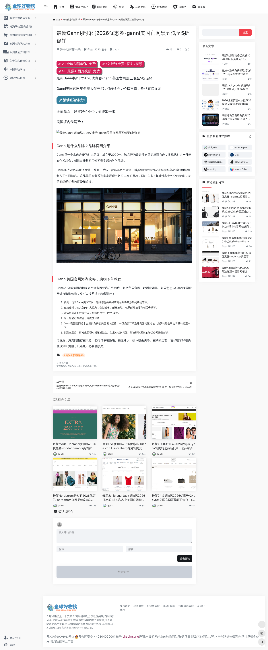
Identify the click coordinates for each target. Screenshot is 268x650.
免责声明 (125, 605)
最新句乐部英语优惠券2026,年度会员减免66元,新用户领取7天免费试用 (236, 57)
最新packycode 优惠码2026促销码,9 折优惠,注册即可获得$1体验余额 (236, 87)
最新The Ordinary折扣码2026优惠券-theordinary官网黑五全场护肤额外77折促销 (237, 239)
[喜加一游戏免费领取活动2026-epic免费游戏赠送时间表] (210, 75)
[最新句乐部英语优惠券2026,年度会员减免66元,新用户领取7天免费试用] (210, 60)
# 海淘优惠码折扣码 (73, 355)
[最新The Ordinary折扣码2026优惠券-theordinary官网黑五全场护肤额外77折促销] (210, 242)
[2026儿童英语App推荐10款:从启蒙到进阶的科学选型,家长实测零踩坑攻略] (210, 105)
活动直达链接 (73, 100)
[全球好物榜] (61, 609)
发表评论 (185, 558)
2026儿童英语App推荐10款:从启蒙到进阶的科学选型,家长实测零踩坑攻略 (236, 102)
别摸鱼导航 (153, 605)
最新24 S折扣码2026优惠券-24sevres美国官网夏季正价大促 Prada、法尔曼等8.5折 (174, 498)
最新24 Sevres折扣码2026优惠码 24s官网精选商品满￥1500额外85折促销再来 (237, 224)
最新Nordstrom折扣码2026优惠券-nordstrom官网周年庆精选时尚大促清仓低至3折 (74, 498)
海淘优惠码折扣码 (71, 19)
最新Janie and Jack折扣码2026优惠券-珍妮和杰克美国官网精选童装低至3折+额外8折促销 (123, 498)
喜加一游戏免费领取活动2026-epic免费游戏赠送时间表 (236, 72)
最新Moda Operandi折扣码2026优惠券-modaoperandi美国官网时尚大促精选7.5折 (74, 446)
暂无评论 (65, 511)
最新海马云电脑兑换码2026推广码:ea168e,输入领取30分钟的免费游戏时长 (236, 117)
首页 (58, 19)
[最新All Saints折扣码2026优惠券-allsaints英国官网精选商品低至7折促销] (210, 197)
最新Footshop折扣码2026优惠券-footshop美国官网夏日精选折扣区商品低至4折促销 (237, 254)
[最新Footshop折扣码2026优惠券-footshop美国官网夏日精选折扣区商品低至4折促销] (210, 257)
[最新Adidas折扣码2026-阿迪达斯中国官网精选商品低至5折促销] (210, 272)
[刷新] (250, 136)
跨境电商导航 (186, 605)
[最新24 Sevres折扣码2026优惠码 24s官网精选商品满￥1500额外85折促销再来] (210, 227)
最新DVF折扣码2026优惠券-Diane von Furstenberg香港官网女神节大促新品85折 (124, 446)
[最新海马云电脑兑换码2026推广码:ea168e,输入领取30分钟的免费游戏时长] (210, 120)
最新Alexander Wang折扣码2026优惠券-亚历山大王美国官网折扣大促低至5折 (236, 209)
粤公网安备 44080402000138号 (100, 636)
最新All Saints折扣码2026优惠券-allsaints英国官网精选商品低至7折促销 (236, 194)
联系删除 (138, 605)
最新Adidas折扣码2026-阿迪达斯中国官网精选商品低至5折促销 (236, 269)
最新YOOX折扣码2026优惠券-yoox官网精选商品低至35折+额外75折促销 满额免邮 (173, 446)
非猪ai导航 (169, 605)
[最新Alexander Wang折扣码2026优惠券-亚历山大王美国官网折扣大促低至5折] (210, 212)
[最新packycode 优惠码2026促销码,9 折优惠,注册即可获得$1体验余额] (210, 90)
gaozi (115, 49)
